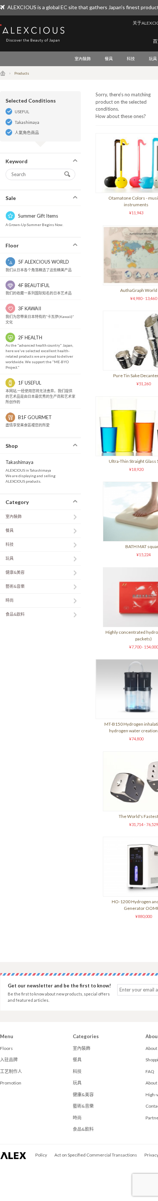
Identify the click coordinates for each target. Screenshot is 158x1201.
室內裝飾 (83, 58)
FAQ (150, 1071)
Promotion (10, 1083)
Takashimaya (27, 122)
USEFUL (22, 111)
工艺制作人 (11, 1071)
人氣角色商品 (27, 132)
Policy (41, 1155)
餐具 (109, 58)
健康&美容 (15, 572)
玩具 (10, 558)
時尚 (10, 600)
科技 (131, 58)
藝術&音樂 (15, 586)
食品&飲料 (15, 614)
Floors (6, 1048)
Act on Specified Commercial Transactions (95, 1155)
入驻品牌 (9, 1059)
